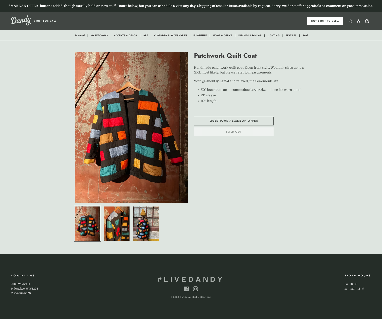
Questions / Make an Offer (234, 121)
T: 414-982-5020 (21, 293)
